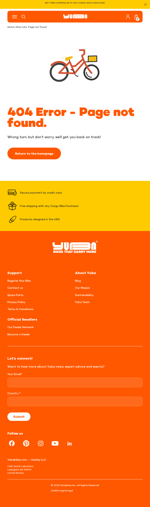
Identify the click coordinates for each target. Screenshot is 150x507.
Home (10, 27)
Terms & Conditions (20, 309)
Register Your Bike (19, 280)
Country (14, 393)
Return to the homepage (34, 153)
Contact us (15, 287)
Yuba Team (82, 302)
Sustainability (84, 295)
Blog (78, 280)
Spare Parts (15, 295)
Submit (19, 417)
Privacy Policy (16, 302)
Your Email (14, 374)
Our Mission (82, 287)
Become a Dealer (18, 334)
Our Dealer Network (20, 327)
